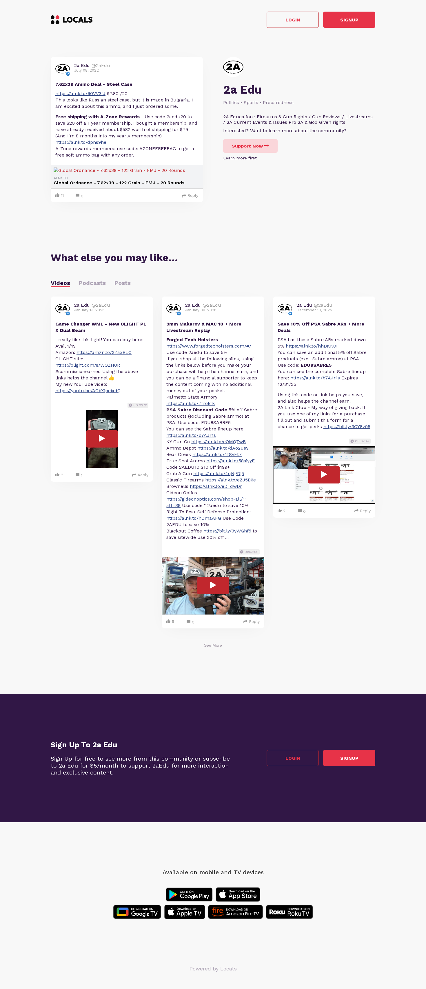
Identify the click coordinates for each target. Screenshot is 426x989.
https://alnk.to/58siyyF (230, 460)
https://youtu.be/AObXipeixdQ (88, 390)
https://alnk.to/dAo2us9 (223, 448)
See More (213, 645)
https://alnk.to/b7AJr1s (191, 435)
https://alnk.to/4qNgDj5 (218, 473)
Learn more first (240, 158)
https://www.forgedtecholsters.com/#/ (208, 346)
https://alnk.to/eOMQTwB (218, 441)
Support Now (247, 146)
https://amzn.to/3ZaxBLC (104, 352)
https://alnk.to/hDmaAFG (193, 518)
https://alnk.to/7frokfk (190, 403)
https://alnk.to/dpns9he (80, 142)
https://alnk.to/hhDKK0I (312, 346)
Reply (192, 195)
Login (292, 20)
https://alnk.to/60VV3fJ (80, 93)
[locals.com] (71, 19)
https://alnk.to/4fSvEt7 (217, 454)
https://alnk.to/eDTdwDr (216, 486)
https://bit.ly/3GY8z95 (346, 426)
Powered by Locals (213, 969)
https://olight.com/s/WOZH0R (87, 365)
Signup (349, 20)
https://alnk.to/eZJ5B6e (230, 480)
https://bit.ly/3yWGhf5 (227, 531)
